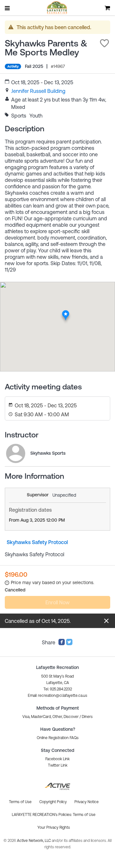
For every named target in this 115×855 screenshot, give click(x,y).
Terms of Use (84, 814)
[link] (38, 91)
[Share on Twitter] (69, 644)
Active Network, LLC (34, 840)
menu (7, 8)
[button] (104, 43)
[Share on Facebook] (61, 644)
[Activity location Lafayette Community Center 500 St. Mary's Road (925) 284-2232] (66, 312)
